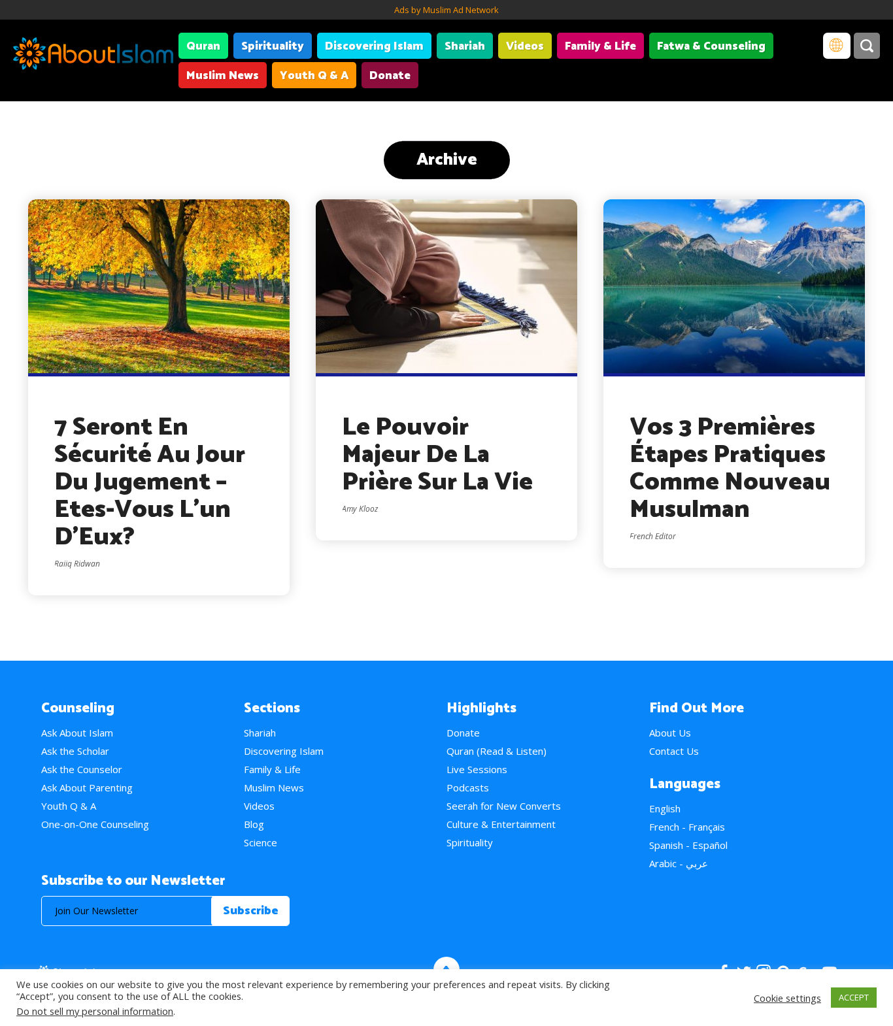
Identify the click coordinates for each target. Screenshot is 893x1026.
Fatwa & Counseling (711, 46)
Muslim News (222, 76)
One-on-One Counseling (95, 824)
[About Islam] (93, 55)
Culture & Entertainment (501, 824)
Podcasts (467, 787)
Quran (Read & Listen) (496, 750)
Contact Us (674, 750)
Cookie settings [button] (787, 998)
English (665, 808)
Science (260, 842)
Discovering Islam (374, 46)
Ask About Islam (77, 732)
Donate (390, 76)
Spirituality (272, 46)
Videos (525, 46)
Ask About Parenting (87, 787)
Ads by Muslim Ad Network (446, 10)
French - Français (687, 826)
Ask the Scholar (75, 750)
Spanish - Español (688, 845)
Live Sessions (476, 769)
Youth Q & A (314, 76)
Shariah (465, 46)
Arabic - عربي (678, 863)
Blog (254, 824)
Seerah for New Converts (503, 805)
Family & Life (600, 46)
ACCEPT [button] (854, 997)
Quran (203, 46)
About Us (670, 732)
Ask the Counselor (81, 769)
